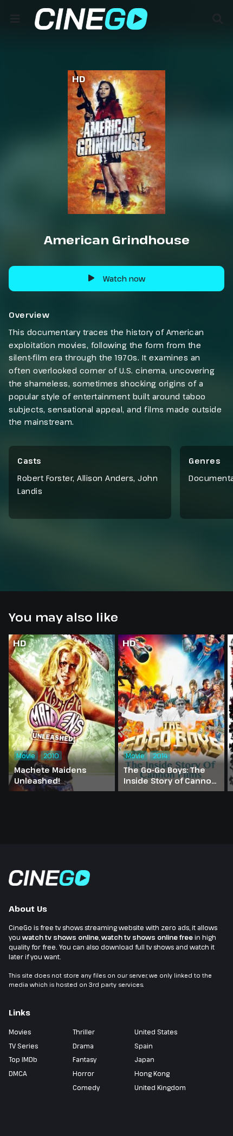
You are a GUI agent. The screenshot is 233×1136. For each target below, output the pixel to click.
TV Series (23, 1045)
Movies (20, 1031)
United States (155, 1031)
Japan (144, 1059)
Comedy (86, 1087)
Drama (83, 1045)
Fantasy (84, 1059)
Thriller (84, 1031)
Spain (143, 1045)
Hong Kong (152, 1073)
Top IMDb (23, 1059)
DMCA (18, 1073)
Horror (83, 1073)
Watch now (124, 278)
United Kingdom (160, 1087)
